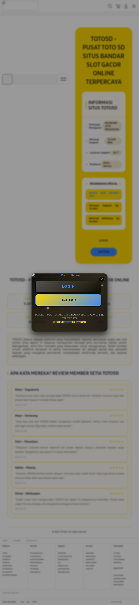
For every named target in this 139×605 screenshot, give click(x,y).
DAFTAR (68, 300)
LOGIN (68, 286)
